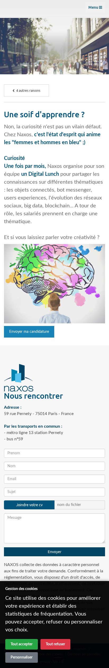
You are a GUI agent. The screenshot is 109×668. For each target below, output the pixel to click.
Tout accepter (22, 644)
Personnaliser (22, 657)
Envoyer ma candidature (29, 332)
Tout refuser (55, 644)
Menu (93, 7)
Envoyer (54, 552)
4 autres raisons (27, 90)
